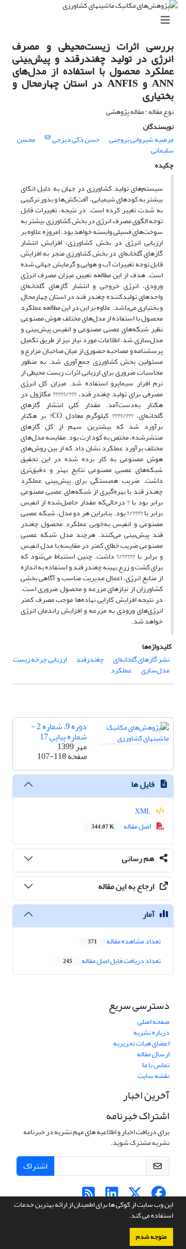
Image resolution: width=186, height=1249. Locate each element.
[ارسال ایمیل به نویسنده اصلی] (47, 137)
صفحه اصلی (153, 1021)
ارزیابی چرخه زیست (40, 659)
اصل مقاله (121, 826)
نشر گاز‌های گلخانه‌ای (141, 659)
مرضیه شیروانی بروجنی (141, 139)
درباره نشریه (151, 1032)
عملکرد (121, 670)
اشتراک (35, 1166)
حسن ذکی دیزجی (76, 139)
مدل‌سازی (155, 670)
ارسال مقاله (153, 1054)
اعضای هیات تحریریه (141, 1043)
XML (143, 811)
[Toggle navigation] (96, 20)
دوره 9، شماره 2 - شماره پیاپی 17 (59, 731)
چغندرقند (90, 659)
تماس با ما (155, 1065)
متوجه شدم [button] (151, 1236)
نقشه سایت (153, 1076)
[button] (126, 1216)
